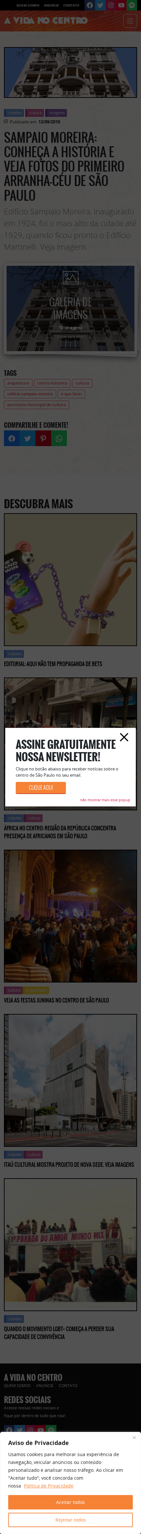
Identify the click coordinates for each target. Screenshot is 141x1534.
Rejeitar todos (70, 1520)
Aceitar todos (70, 1502)
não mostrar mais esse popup (105, 799)
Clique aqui (41, 787)
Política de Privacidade (48, 1486)
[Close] (134, 1437)
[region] (70, 1483)
